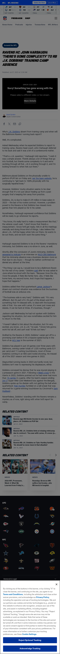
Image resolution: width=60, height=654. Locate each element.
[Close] (56, 584)
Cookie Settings (29, 634)
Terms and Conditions (13, 594)
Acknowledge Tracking (30, 648)
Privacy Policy (42, 597)
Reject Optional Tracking (30, 640)
